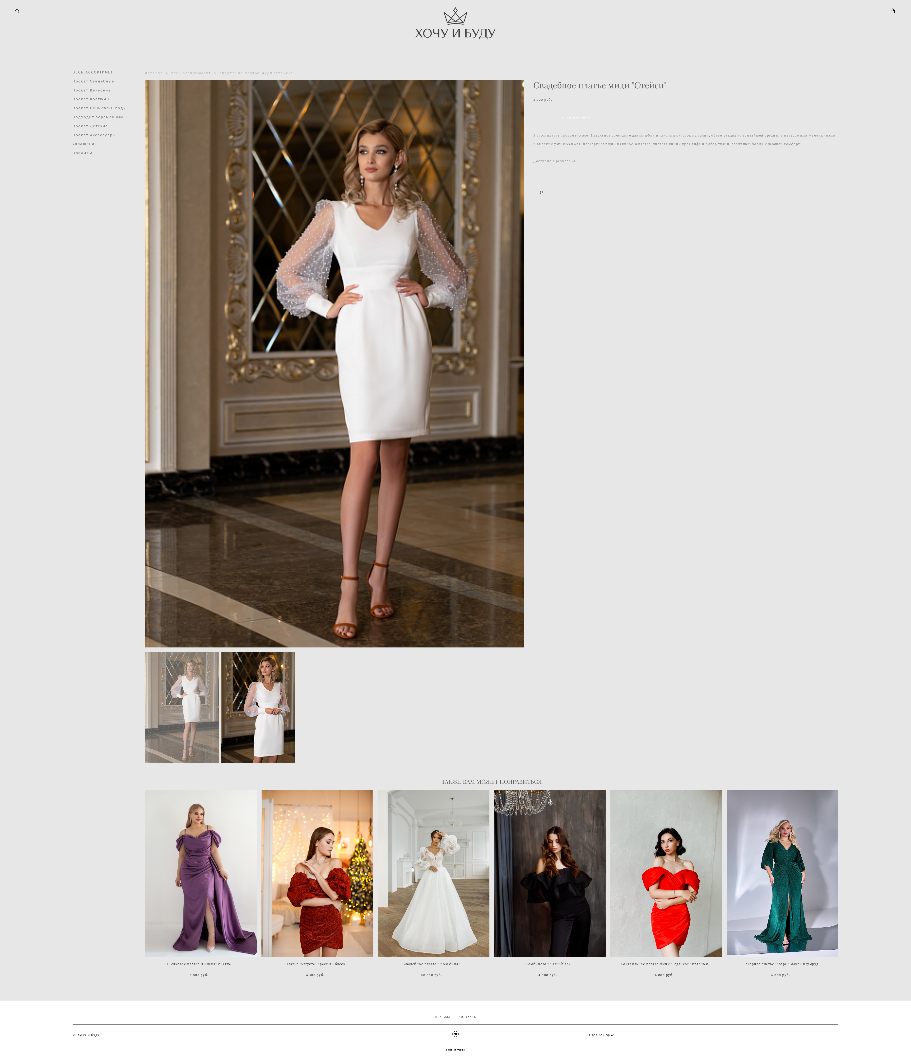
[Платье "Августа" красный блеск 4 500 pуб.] (317, 873)
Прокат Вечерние (92, 90)
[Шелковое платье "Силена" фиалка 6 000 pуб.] (201, 873)
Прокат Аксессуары (94, 135)
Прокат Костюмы (91, 99)
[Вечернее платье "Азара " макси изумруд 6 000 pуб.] (782, 873)
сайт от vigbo (455, 1050)
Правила (443, 1017)
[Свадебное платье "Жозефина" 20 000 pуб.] (433, 873)
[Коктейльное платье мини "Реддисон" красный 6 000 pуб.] (666, 873)
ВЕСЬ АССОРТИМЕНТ (95, 72)
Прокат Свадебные (93, 81)
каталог (154, 73)
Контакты (468, 1017)
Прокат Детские (90, 126)
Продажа (83, 153)
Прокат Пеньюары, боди (99, 108)
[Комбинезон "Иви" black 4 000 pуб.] (550, 873)
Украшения (85, 144)
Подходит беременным (98, 117)
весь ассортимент (191, 73)
